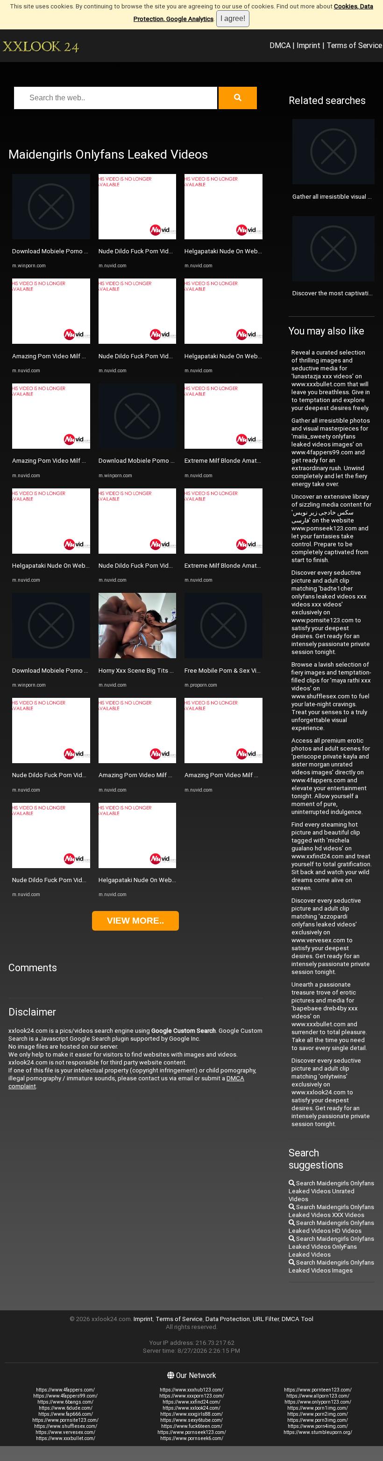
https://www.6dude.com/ (65, 1408)
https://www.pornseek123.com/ (191, 1432)
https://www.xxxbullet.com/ (65, 1438)
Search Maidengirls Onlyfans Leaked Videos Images (331, 1266)
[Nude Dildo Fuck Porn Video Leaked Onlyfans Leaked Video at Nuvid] (51, 761)
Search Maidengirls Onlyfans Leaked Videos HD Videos (331, 1227)
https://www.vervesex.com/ (65, 1432)
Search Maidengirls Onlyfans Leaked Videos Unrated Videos (331, 1191)
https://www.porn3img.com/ (317, 1420)
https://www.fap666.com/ (65, 1414)
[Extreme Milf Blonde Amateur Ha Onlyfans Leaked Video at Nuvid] (223, 447)
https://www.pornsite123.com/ (65, 1420)
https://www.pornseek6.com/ (191, 1438)
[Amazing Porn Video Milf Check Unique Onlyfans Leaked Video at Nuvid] (51, 342)
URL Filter (266, 1319)
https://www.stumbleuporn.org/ (318, 1432)
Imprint (308, 45)
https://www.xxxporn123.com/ (191, 1396)
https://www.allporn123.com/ (317, 1396)
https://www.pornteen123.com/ (318, 1390)
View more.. (135, 920)
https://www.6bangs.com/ (65, 1402)
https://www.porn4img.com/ (318, 1426)
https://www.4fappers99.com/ (65, 1396)
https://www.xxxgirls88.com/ (191, 1414)
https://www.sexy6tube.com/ (191, 1420)
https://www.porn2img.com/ (317, 1414)
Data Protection (228, 1319)
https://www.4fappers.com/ (65, 1390)
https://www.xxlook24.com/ (191, 1408)
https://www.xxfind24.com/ (191, 1402)
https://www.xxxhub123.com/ (191, 1390)
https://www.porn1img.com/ (317, 1408)
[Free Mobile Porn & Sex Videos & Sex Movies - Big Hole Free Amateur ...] (223, 656)
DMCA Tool (297, 1319)
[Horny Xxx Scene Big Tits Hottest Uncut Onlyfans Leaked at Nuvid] (138, 656)
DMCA (280, 45)
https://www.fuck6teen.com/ (191, 1426)
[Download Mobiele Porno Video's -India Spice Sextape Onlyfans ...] (51, 237)
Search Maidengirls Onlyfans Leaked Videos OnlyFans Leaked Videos (331, 1247)
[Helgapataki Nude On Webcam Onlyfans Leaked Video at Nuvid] (51, 552)
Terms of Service (354, 45)
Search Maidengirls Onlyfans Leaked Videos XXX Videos (331, 1211)
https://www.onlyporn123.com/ (317, 1402)
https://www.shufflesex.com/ (65, 1426)
